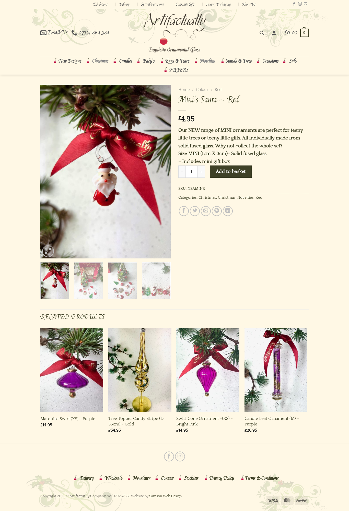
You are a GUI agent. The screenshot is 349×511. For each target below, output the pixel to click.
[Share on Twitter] (195, 211)
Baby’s (149, 61)
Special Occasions (152, 4)
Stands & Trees (239, 61)
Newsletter (141, 478)
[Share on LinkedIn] (228, 211)
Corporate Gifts (185, 4)
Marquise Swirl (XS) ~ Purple (67, 418)
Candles (125, 61)
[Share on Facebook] (184, 211)
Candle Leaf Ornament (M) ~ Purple (272, 421)
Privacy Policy (222, 478)
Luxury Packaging (218, 4)
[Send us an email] (305, 4)
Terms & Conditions (262, 478)
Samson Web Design (165, 496)
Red (218, 89)
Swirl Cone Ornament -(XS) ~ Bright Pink (204, 421)
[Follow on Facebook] (294, 4)
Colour (202, 89)
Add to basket (231, 171)
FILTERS (179, 70)
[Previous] (49, 171)
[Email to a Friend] (206, 211)
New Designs (70, 61)
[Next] (161, 171)
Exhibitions (100, 4)
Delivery (124, 4)
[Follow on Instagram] (300, 4)
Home (184, 89)
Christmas (100, 61)
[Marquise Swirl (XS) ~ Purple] (71, 370)
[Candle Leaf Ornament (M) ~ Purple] (276, 370)
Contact (167, 478)
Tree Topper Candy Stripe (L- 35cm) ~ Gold (136, 421)
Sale (292, 61)
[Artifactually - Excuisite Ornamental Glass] (174, 33)
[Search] (262, 33)
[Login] (274, 32)
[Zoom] (48, 251)
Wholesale (113, 478)
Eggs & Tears (178, 61)
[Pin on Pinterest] (217, 211)
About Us (249, 4)
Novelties (207, 61)
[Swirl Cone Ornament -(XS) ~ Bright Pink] (207, 370)
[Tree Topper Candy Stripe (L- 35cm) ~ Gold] (139, 370)
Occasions (271, 61)
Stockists (191, 478)
